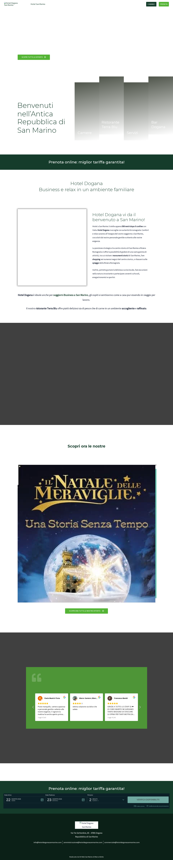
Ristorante (73, 4)
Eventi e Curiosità (123, 4)
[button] (24, 799)
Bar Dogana (107, 4)
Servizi (62, 4)
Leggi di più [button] (42, 717)
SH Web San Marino (86, 857)
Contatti (138, 4)
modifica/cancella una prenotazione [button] (159, 806)
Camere (52, 4)
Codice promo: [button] (140, 806)
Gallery (96, 4)
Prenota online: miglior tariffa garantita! (86, 162)
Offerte (85, 4)
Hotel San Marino (38, 4)
